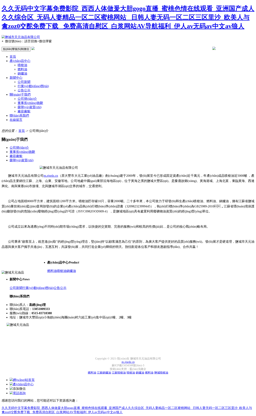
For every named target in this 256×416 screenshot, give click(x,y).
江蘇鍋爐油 (104, 372)
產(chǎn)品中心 (20, 61)
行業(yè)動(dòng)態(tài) (33, 86)
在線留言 (16, 119)
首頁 (13, 56)
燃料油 (22, 69)
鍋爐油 (22, 73)
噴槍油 (22, 65)
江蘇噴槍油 (119, 372)
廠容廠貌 (24, 111)
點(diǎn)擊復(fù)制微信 (16, 48)
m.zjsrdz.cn (51, 175)
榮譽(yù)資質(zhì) (29, 107)
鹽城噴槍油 (161, 372)
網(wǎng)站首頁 (24, 380)
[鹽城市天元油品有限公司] (21, 37)
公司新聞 (24, 82)
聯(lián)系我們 (19, 115)
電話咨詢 (19, 393)
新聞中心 (16, 77)
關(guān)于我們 (20, 94)
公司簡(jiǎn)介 (27, 98)
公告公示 (24, 90)
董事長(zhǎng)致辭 (30, 103)
